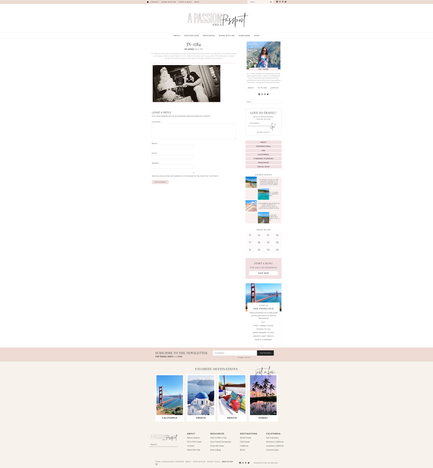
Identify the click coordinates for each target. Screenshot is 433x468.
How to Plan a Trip (218, 438)
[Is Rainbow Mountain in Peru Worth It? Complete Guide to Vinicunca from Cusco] (251, 206)
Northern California (274, 442)
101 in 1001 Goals (194, 442)
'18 (258, 242)
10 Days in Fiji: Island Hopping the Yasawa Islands (268, 194)
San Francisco (272, 438)
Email (155, 153)
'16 (277, 235)
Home (148, 2)
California (263, 154)
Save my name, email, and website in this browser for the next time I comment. (185, 176)
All (263, 322)
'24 (277, 249)
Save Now (263, 273)
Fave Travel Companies (220, 442)
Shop (196, 2)
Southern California (275, 446)
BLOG (242, 450)
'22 (258, 249)
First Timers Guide (263, 325)
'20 (277, 242)
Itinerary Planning (263, 158)
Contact (155, 2)
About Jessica (193, 438)
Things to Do (263, 329)
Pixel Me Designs (270, 463)
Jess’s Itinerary (263, 339)
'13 (249, 235)
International (263, 146)
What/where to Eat (263, 332)
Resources (263, 162)
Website (155, 163)
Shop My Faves (217, 446)
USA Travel (245, 442)
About (251, 88)
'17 (249, 242)
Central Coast (272, 450)
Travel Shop (263, 167)
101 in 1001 (262, 88)
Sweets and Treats (263, 336)
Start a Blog (185, 2)
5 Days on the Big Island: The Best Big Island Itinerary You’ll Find (269, 217)
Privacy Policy (214, 461)
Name (155, 143)
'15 (268, 235)
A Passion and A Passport (216, 17)
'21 (249, 249)
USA (263, 150)
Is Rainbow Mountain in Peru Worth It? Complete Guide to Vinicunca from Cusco (269, 206)
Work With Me (193, 450)
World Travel (245, 438)
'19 (268, 242)
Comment (156, 122)
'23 (267, 249)
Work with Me (169, 2)
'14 (258, 235)
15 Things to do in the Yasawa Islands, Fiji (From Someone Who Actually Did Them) (269, 182)
